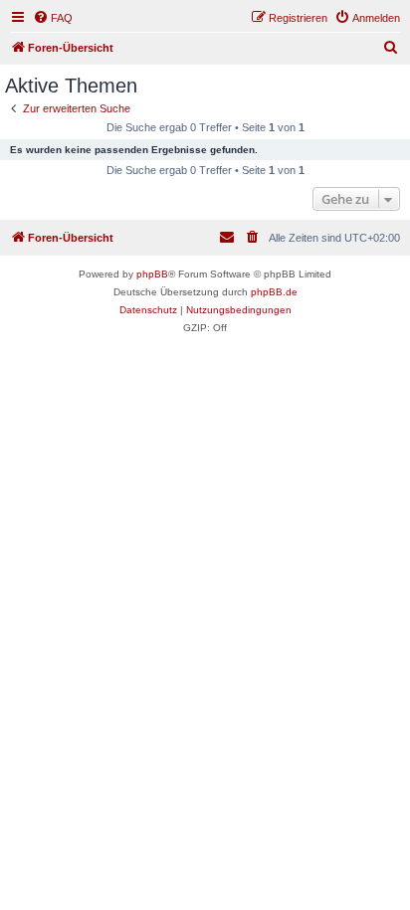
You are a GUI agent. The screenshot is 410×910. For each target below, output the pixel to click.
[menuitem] (53, 18)
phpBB (152, 274)
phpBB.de (274, 291)
